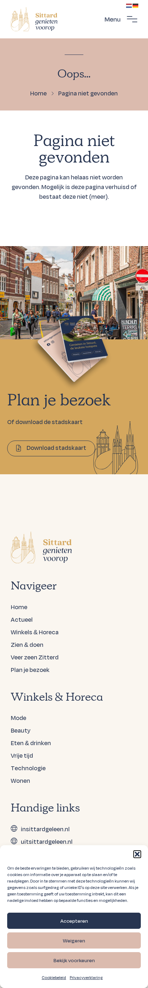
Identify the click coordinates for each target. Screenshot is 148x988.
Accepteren (74, 921)
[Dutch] (129, 5)
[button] (137, 854)
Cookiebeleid (54, 977)
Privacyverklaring (86, 977)
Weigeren (74, 940)
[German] (136, 5)
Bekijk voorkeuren (74, 960)
